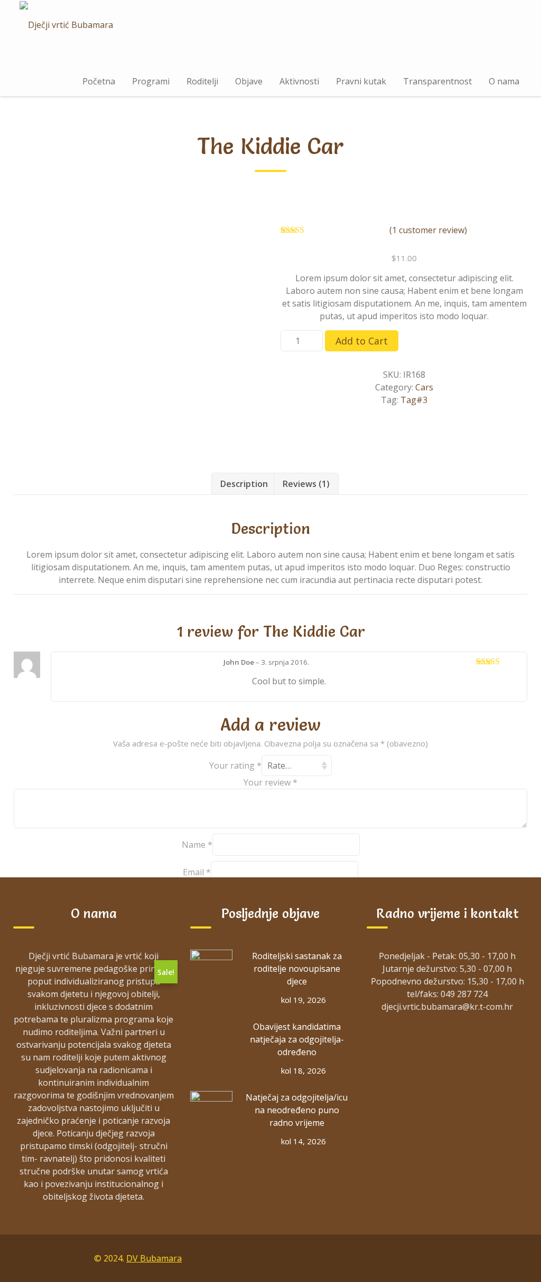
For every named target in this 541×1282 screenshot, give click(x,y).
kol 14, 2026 (303, 1141)
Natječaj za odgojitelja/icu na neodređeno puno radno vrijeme (297, 1110)
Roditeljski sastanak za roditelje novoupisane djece (297, 968)
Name (197, 844)
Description (244, 484)
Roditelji (202, 81)
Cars (424, 387)
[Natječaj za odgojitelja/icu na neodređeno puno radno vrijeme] (211, 1112)
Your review (270, 782)
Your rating (235, 765)
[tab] (244, 484)
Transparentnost (437, 81)
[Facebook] (419, 1258)
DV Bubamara (154, 1258)
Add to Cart (361, 340)
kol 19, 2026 (303, 999)
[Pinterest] (516, 1258)
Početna (98, 81)
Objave (249, 81)
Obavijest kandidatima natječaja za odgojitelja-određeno (297, 1039)
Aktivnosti (299, 81)
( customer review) (428, 230)
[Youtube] (492, 1258)
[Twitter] (468, 1258)
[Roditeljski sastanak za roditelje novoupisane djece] (211, 971)
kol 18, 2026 (303, 1070)
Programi (151, 81)
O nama (504, 81)
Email (197, 872)
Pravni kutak (361, 81)
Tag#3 (413, 400)
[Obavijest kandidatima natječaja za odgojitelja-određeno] (211, 1041)
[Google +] (443, 1258)
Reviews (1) (306, 484)
